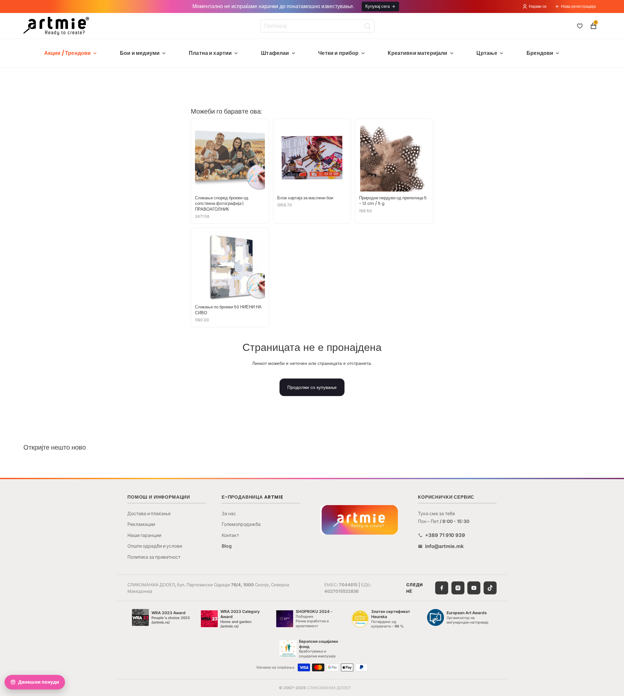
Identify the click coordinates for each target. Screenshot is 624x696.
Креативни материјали (417, 53)
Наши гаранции (144, 535)
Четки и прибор (338, 53)
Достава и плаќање (149, 513)
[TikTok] (490, 587)
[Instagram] (457, 587)
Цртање (486, 53)
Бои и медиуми (140, 53)
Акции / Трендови (67, 53)
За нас (229, 513)
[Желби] (579, 25)
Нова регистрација (578, 6)
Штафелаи (275, 53)
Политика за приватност (153, 557)
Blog (227, 546)
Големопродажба (241, 524)
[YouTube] (473, 587)
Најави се (538, 6)
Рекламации (141, 524)
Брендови (539, 53)
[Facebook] (441, 587)
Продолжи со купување (312, 387)
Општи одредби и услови (154, 546)
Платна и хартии (210, 53)
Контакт (230, 535)
